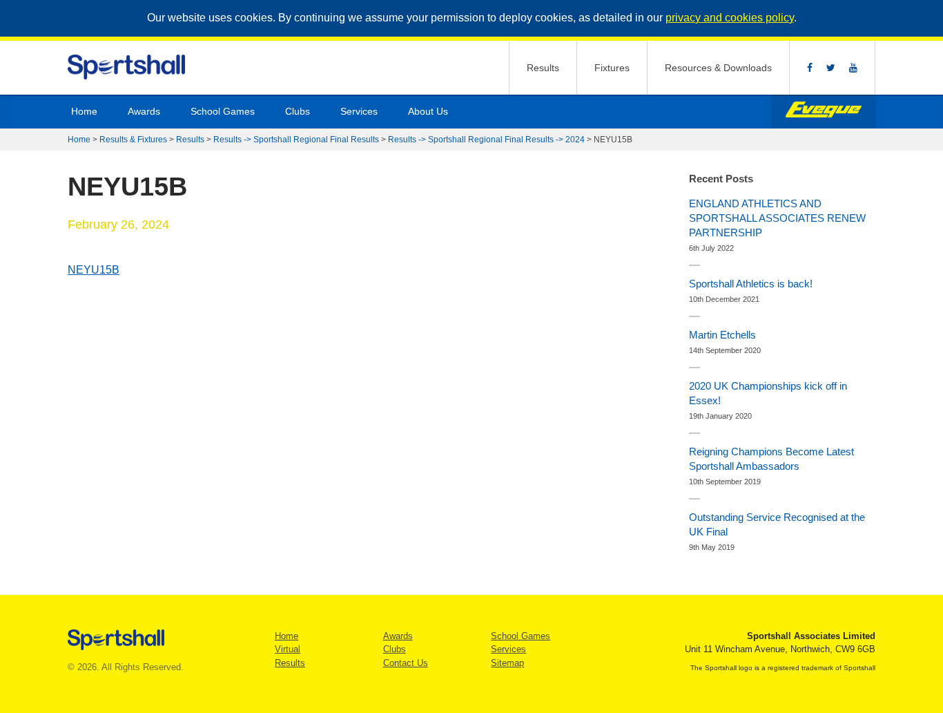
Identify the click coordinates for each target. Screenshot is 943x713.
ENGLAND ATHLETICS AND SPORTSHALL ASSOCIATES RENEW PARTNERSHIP (777, 218)
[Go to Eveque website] (823, 112)
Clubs (297, 111)
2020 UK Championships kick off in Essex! (768, 393)
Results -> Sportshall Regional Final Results (296, 139)
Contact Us (405, 663)
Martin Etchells (722, 335)
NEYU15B (93, 270)
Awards (144, 111)
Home (84, 111)
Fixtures (612, 67)
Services (359, 111)
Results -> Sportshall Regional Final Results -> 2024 (486, 139)
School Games (223, 111)
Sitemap (507, 663)
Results (543, 67)
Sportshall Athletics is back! (751, 283)
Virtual (287, 649)
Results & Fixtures (133, 139)
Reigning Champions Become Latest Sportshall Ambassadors (771, 459)
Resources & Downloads (718, 67)
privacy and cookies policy (729, 17)
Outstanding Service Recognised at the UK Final (777, 524)
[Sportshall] (127, 67)
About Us (428, 111)
